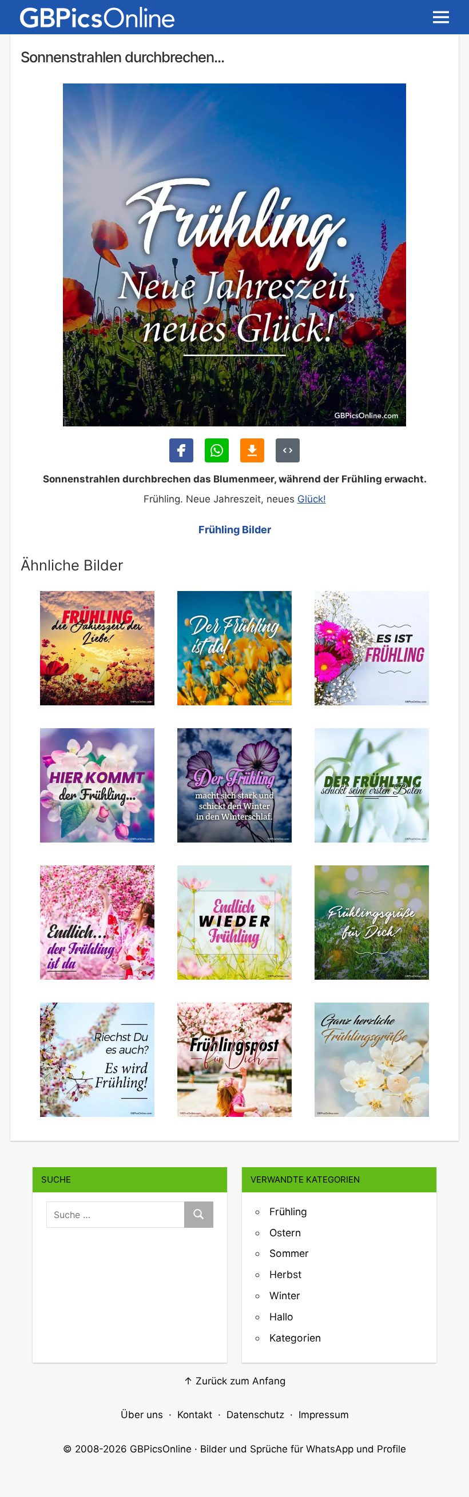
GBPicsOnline (161, 1449)
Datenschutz (255, 1414)
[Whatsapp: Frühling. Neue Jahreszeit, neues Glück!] (217, 450)
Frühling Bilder (234, 530)
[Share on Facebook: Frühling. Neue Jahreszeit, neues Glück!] (181, 450)
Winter (284, 1296)
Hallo (281, 1317)
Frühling (288, 1211)
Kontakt (194, 1414)
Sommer (289, 1253)
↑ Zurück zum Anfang (234, 1381)
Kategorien (295, 1338)
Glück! (311, 499)
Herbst (285, 1274)
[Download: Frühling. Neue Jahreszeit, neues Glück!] (252, 450)
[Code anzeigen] (288, 450)
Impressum (324, 1414)
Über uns (142, 1414)
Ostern (285, 1233)
